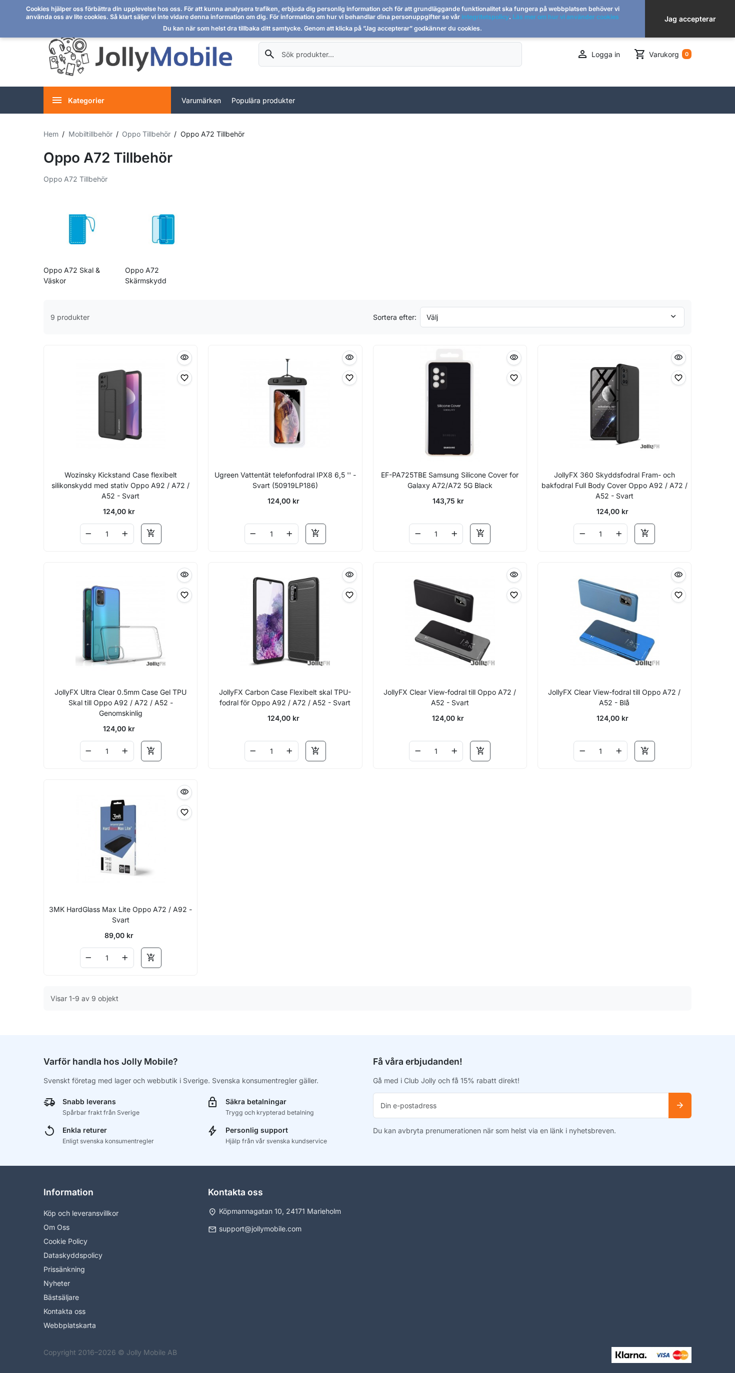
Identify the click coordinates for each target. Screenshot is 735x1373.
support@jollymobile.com (260, 1228)
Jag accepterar (690, 19)
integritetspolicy (485, 17)
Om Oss (57, 1227)
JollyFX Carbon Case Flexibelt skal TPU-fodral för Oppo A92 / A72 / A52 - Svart (285, 697)
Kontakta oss (65, 1311)
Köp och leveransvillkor (81, 1213)
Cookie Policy (66, 1241)
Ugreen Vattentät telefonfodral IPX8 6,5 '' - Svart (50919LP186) (285, 480)
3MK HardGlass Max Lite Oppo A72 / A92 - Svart (120, 914)
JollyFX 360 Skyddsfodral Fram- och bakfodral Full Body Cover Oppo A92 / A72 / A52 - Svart (615, 485)
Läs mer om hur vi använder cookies (565, 17)
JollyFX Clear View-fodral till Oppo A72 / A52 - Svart (450, 697)
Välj (432, 317)
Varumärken (201, 100)
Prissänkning (64, 1269)
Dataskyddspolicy (73, 1255)
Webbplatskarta (70, 1325)
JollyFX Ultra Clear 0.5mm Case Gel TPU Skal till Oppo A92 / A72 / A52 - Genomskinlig (120, 702)
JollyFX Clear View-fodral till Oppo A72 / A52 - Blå (614, 697)
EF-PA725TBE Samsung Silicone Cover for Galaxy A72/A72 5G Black (449, 480)
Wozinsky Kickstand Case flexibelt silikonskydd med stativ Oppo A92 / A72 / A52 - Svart (121, 485)
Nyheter (57, 1283)
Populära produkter (263, 100)
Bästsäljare (61, 1297)
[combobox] (390, 54)
